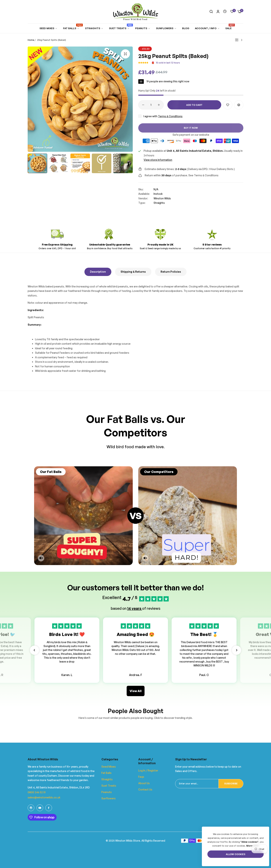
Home (31, 40)
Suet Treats (108, 785)
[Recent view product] (224, 11)
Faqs (141, 776)
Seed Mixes (108, 766)
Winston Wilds (162, 198)
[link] (48, 28)
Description (98, 271)
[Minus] (143, 105)
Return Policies (171, 271)
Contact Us (145, 789)
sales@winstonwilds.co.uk (44, 797)
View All (136, 691)
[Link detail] (31, 807)
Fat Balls (106, 772)
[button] (143, 62)
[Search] (211, 11)
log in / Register (148, 770)
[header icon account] (218, 11)
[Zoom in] (125, 54)
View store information (158, 159)
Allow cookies (235, 854)
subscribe (231, 783)
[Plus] (159, 105)
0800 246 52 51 (37, 792)
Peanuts (106, 792)
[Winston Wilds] (135, 11)
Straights (159, 202)
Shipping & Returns (133, 271)
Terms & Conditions (170, 116)
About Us (144, 783)
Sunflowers (108, 798)
